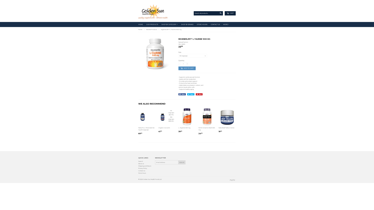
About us (141, 163)
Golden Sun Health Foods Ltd (152, 179)
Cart (232, 13)
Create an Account (230, 8)
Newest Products (151, 29)
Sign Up (181, 162)
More (225, 24)
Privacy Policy (142, 168)
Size (179, 52)
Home (140, 24)
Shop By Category (169, 24)
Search (140, 161)
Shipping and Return (144, 166)
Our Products (152, 24)
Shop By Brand (187, 24)
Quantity (181, 60)
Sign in (219, 8)
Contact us (215, 24)
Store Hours (202, 24)
